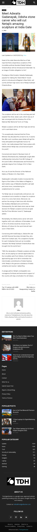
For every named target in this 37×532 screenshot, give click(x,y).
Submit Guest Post (7, 386)
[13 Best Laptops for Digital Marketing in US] (6, 421)
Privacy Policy (6, 394)
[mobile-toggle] (3, 2)
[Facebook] (11, 517)
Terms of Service (7, 398)
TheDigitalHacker (23, 529)
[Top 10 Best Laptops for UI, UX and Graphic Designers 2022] (6, 431)
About (4, 374)
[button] (34, 2)
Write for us (5, 382)
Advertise (17, 524)
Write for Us (24, 524)
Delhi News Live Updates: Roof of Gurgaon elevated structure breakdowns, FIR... (23, 347)
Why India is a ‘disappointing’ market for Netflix (27, 289)
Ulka (5, 30)
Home (3, 7)
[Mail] (26, 517)
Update (9, 7)
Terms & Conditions (10, 526)
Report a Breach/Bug (8, 390)
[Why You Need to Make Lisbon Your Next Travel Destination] (6, 338)
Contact (4, 378)
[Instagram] (16, 517)
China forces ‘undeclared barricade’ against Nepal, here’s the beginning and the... (23, 356)
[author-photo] (18, 307)
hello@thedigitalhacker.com (22, 504)
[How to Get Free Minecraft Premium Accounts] (6, 412)
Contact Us (29, 526)
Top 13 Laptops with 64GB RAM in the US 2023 (10, 288)
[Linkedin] (21, 517)
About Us (10, 524)
